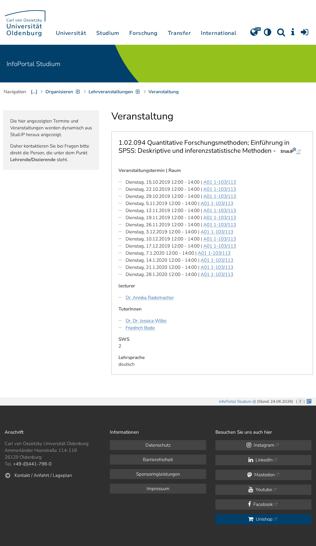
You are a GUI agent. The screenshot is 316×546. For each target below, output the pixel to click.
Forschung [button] (143, 33)
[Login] (304, 34)
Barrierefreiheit (158, 459)
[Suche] (281, 34)
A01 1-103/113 (219, 182)
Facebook (262, 504)
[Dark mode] (267, 34)
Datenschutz (158, 445)
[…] (34, 92)
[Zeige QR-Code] (308, 401)
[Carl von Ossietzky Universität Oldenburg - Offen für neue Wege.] (25, 22)
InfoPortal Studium (33, 64)
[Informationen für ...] (293, 34)
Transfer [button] (179, 33)
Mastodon (264, 475)
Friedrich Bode (140, 328)
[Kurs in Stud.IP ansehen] (291, 150)
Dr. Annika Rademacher (150, 297)
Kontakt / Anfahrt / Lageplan (43, 475)
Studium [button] (107, 33)
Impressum (158, 489)
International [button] (218, 33)
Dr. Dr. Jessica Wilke (146, 321)
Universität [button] (71, 33)
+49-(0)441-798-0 (32, 464)
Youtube (263, 489)
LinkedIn (263, 460)
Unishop (263, 519)
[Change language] (254, 34)
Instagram (263, 445)
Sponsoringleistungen (158, 474)
